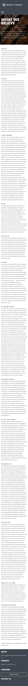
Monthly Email (14, 674)
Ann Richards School (10, 664)
